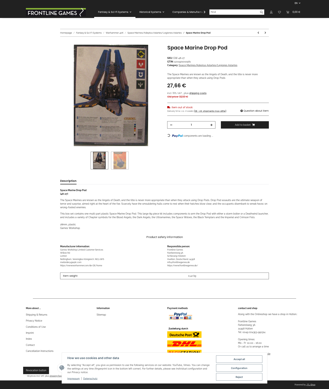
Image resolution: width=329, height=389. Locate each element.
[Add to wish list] (154, 51)
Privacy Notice (34, 320)
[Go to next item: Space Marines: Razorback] (265, 32)
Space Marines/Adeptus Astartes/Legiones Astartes (208, 65)
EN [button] (296, 3)
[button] (271, 12)
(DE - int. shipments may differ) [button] (210, 111)
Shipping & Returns (36, 314)
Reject (239, 376)
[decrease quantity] (171, 124)
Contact (30, 345)
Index (29, 338)
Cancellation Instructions (39, 351)
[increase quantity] (211, 124)
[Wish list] (279, 12)
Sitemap (101, 314)
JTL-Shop (310, 385)
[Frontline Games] (56, 12)
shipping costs (197, 93)
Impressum (73, 378)
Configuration (239, 368)
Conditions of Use (36, 326)
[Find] (261, 12)
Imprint (30, 332)
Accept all (239, 359)
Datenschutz (90, 378)
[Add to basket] (63, 43)
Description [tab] (68, 181)
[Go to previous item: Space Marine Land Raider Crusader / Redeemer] (258, 32)
